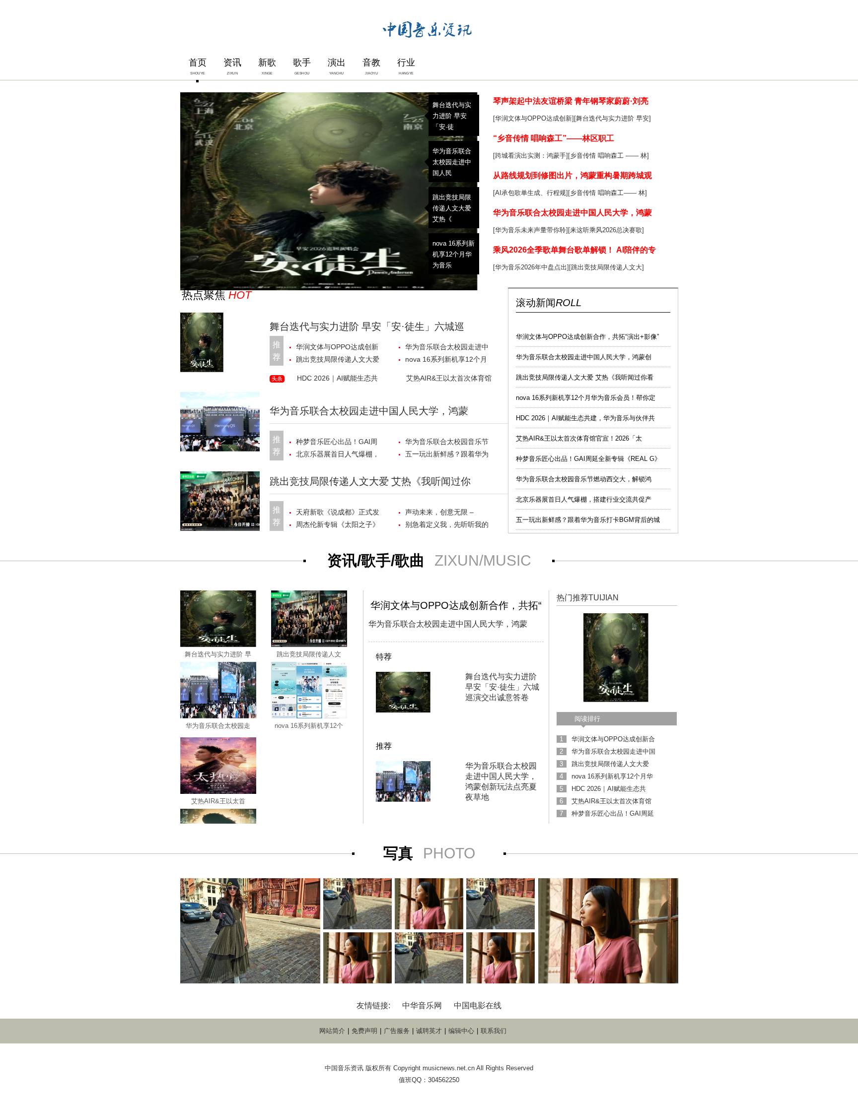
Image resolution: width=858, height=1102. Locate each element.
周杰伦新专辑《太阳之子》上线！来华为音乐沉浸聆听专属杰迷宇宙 (337, 525)
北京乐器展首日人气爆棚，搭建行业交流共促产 (583, 499)
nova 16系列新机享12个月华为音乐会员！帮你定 (585, 397)
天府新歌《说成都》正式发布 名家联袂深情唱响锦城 (337, 513)
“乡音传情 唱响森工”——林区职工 (553, 138)
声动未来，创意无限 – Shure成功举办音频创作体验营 (446, 513)
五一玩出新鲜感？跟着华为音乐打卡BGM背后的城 (588, 519)
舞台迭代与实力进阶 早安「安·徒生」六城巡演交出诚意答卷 (502, 687)
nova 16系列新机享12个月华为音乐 (453, 254)
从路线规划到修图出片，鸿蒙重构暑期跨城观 (572, 175)
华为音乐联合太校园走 (218, 725)
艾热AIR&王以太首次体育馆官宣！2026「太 (579, 438)
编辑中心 (461, 1031)
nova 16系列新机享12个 (309, 725)
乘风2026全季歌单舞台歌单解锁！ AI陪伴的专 (574, 250)
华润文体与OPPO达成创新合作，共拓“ (456, 605)
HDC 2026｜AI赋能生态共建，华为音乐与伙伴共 (585, 418)
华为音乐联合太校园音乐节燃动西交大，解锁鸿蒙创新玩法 (447, 443)
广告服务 (397, 1031)
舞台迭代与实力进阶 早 (218, 654)
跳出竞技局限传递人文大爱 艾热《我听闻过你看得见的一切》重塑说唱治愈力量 (337, 360)
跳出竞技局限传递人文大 (606, 267)
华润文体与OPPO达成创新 (533, 118)
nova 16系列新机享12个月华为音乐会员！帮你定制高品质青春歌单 (447, 360)
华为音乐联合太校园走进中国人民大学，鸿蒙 (572, 212)
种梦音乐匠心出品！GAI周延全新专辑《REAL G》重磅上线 (336, 443)
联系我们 (493, 1031)
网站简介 (332, 1031)
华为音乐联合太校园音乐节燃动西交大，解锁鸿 (583, 479)
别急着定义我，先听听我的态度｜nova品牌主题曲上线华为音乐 (447, 525)
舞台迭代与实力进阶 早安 (612, 118)
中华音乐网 (422, 1005)
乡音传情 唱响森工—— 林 (607, 192)
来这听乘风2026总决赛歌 (606, 230)
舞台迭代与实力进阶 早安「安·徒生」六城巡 (367, 326)
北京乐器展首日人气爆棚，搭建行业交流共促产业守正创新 (337, 455)
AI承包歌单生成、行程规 (530, 192)
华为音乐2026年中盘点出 (531, 267)
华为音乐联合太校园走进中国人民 (451, 162)
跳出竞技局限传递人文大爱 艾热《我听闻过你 (370, 481)
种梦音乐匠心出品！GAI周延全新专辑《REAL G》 (588, 458)
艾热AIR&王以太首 (218, 801)
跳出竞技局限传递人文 (309, 654)
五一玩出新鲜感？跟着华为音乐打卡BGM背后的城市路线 (448, 455)
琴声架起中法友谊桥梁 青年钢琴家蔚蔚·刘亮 (570, 101)
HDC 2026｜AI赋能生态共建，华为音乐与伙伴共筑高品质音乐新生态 (338, 380)
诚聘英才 (429, 1031)
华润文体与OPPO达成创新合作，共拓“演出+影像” (587, 336)
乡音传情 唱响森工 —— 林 (608, 155)
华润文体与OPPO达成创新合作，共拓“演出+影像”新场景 (338, 348)
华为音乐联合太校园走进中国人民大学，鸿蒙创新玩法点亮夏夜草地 (447, 348)
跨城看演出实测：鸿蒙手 (530, 155)
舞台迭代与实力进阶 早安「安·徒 (451, 115)
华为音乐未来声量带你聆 (530, 230)
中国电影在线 (477, 1005)
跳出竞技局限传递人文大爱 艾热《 (451, 208)
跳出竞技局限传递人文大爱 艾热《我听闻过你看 (584, 377)
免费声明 (364, 1031)
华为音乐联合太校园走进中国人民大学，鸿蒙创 (583, 357)
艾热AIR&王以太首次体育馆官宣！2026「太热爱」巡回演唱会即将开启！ (449, 380)
